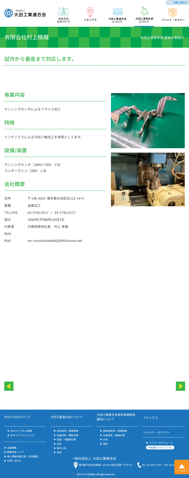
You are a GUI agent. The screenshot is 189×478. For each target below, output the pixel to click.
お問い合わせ (13, 460)
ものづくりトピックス (22, 435)
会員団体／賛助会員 (67, 435)
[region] (63, 16)
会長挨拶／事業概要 (67, 430)
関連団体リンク (15, 452)
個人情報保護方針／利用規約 (22, 456)
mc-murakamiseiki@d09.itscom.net (55, 240)
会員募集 (11, 447)
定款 (59, 452)
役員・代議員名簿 (66, 439)
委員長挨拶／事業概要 (115, 430)
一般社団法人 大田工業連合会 (93, 458)
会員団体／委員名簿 (113, 435)
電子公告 (61, 448)
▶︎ (8, 435)
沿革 (58, 444)
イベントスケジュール (160, 442)
